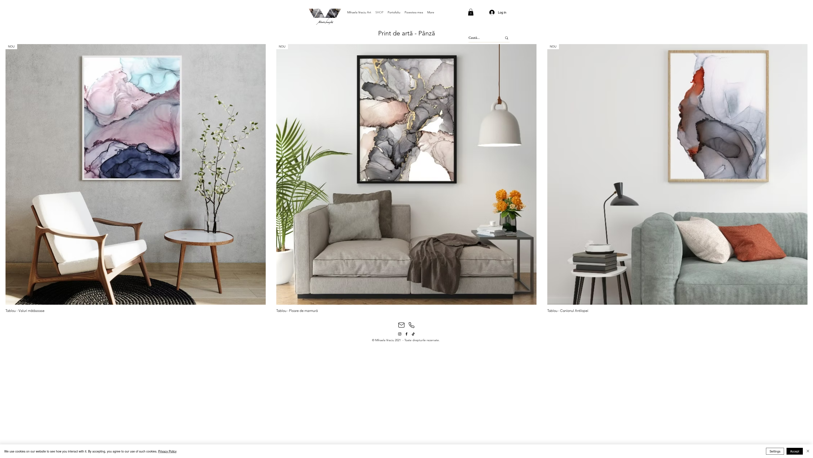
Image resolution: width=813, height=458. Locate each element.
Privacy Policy (167, 451)
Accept (794, 451)
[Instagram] (400, 334)
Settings (775, 451)
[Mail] (401, 325)
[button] (471, 12)
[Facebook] (406, 334)
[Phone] (411, 325)
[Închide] (807, 451)
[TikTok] (413, 334)
